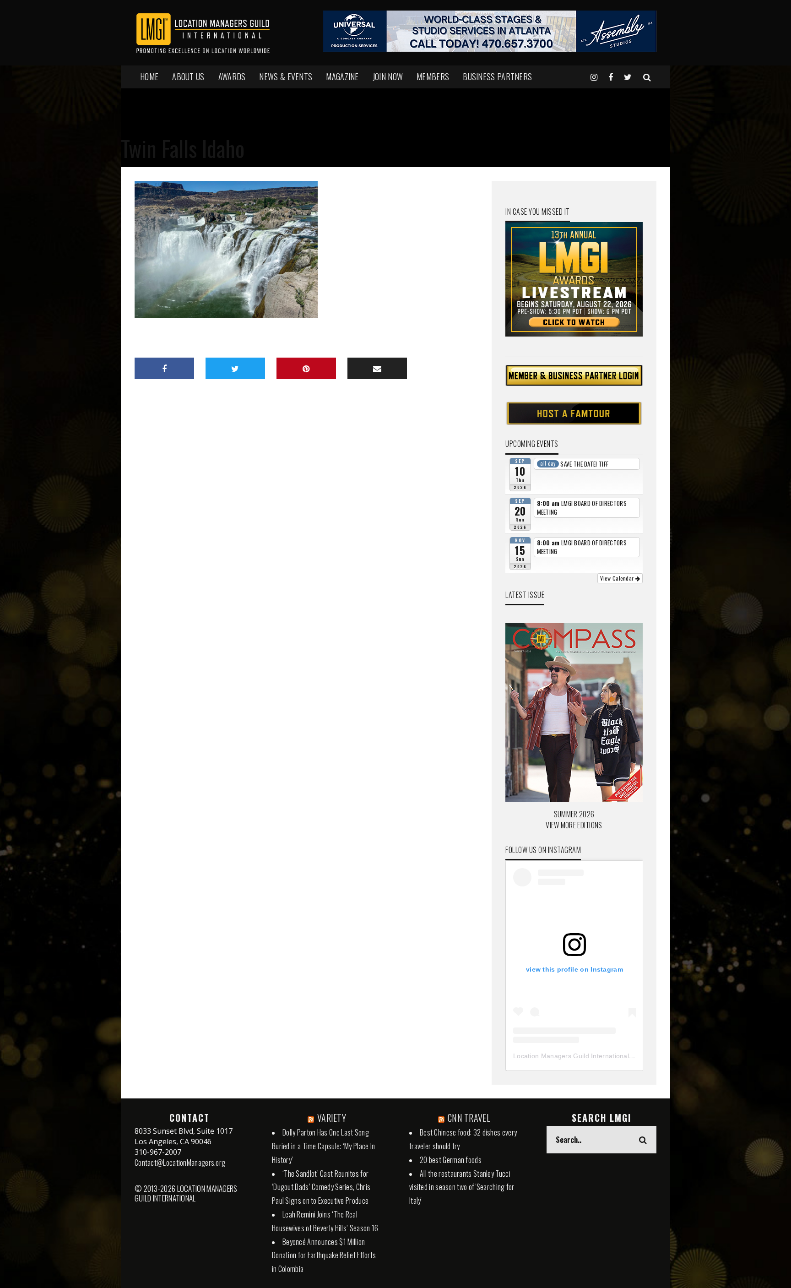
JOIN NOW (388, 76)
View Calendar (617, 578)
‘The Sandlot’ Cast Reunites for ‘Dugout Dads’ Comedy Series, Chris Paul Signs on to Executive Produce (321, 1187)
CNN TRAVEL (469, 1118)
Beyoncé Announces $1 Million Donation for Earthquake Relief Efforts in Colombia (324, 1255)
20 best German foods (451, 1159)
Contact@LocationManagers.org (180, 1162)
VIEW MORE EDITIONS (574, 825)
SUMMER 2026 (574, 814)
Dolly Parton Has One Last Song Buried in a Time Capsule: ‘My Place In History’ (323, 1146)
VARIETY (331, 1118)
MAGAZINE (342, 76)
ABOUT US (188, 76)
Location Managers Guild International (571, 1056)
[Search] (647, 76)
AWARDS (232, 76)
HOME (149, 76)
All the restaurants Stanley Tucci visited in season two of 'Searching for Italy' (462, 1187)
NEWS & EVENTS (285, 76)
